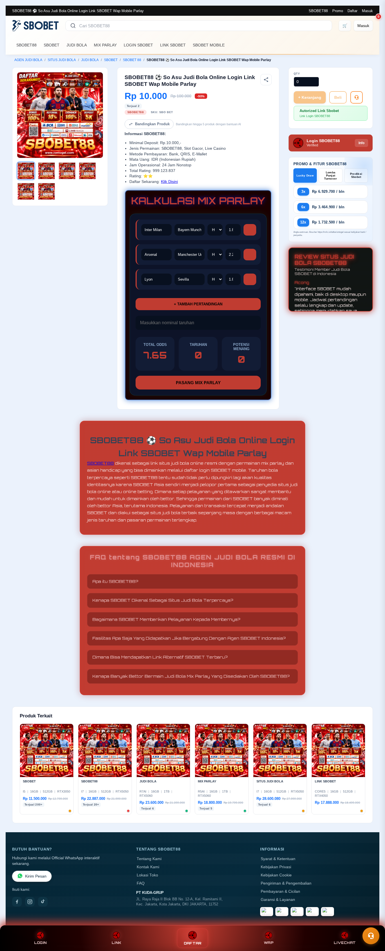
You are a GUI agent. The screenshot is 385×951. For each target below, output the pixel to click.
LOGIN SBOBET (138, 45)
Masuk (367, 11)
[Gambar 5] (26, 191)
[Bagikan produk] (266, 79)
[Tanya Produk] (356, 97)
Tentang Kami (149, 859)
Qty (297, 73)
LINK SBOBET (173, 45)
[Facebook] (17, 902)
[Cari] (73, 25)
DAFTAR (193, 943)
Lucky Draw (305, 175)
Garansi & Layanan (278, 900)
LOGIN (40, 943)
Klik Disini (169, 182)
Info (361, 143)
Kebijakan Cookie (276, 875)
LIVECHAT (345, 943)
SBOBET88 (318, 11)
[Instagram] (30, 902)
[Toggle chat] (370, 935)
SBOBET (51, 45)
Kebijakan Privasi (276, 867)
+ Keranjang (309, 97)
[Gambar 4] (87, 171)
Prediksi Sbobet (356, 175)
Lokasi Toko (147, 875)
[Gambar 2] (46, 171)
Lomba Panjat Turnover (330, 175)
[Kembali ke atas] (372, 922)
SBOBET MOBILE (209, 45)
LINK (116, 943)
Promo (337, 11)
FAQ (141, 883)
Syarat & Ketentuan (278, 859)
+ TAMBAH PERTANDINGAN (198, 304)
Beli (338, 97)
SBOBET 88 (132, 60)
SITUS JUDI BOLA (62, 60)
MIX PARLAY (105, 45)
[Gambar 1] (26, 171)
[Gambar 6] (46, 191)
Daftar (352, 11)
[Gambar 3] (67, 171)
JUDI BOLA (77, 45)
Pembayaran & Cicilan (280, 891)
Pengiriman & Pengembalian (286, 883)
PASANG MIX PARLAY (198, 382)
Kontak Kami (148, 867)
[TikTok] (43, 902)
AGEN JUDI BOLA (28, 60)
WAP (268, 943)
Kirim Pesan (36, 876)
